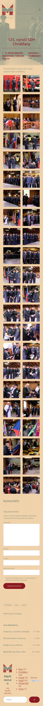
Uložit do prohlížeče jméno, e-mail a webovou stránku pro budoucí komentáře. (21, 579)
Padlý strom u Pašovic (13, 645)
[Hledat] (34, 700)
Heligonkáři (23, 683)
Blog (20, 669)
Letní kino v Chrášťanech (34, 54)
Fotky (17, 605)
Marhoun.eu (7, 679)
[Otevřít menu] (39, 9)
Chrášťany (8, 605)
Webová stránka (8, 568)
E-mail (6, 558)
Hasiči (24, 605)
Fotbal (21, 677)
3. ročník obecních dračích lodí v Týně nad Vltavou (13, 55)
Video (21, 689)
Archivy (34, 677)
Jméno (6, 549)
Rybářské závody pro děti (14, 652)
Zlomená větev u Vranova (14, 638)
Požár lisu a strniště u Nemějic (16, 631)
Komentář (7, 522)
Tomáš (10, 613)
